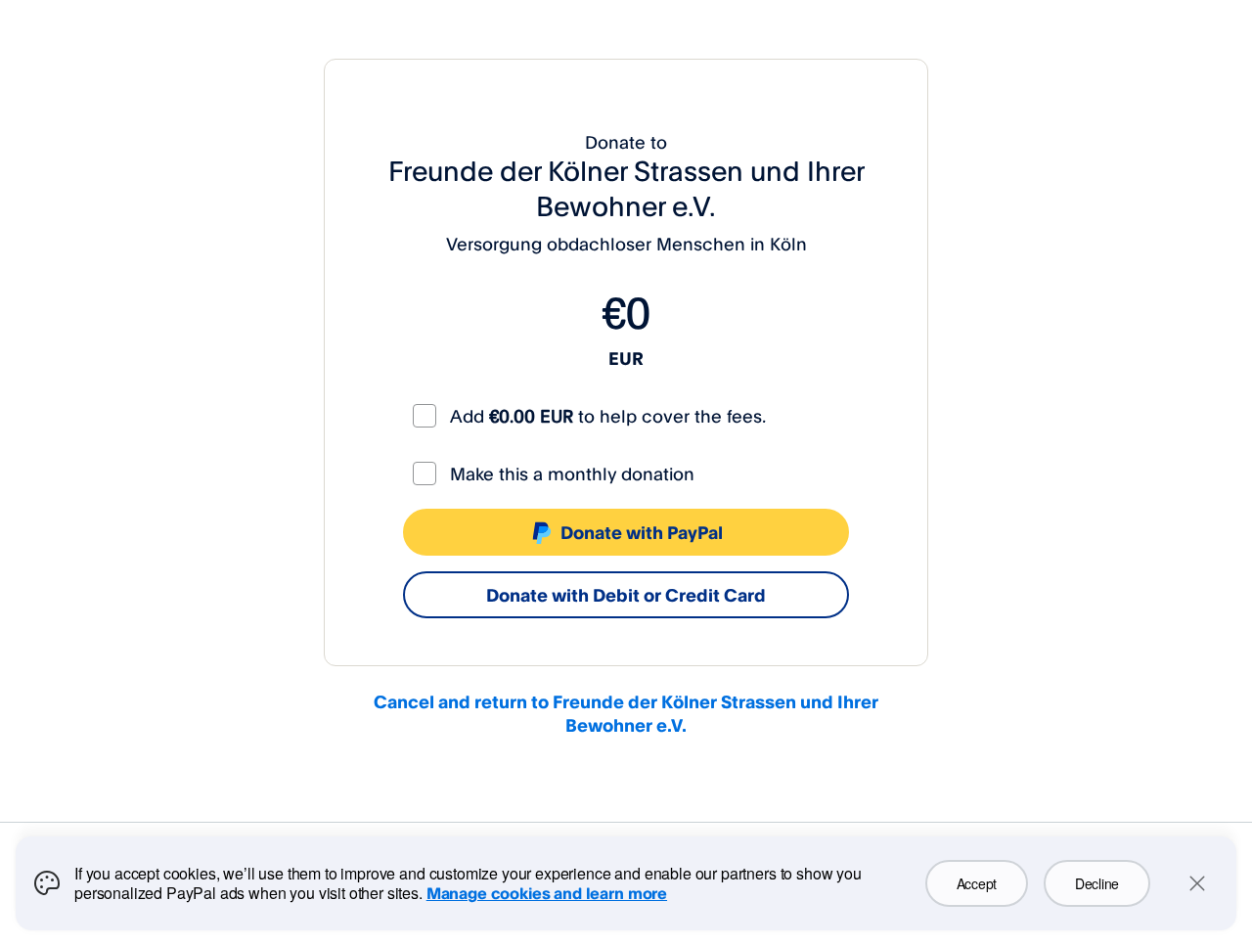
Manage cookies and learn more (546, 893)
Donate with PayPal (641, 532)
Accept (977, 883)
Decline (1097, 883)
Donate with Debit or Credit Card (626, 595)
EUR (626, 358)
